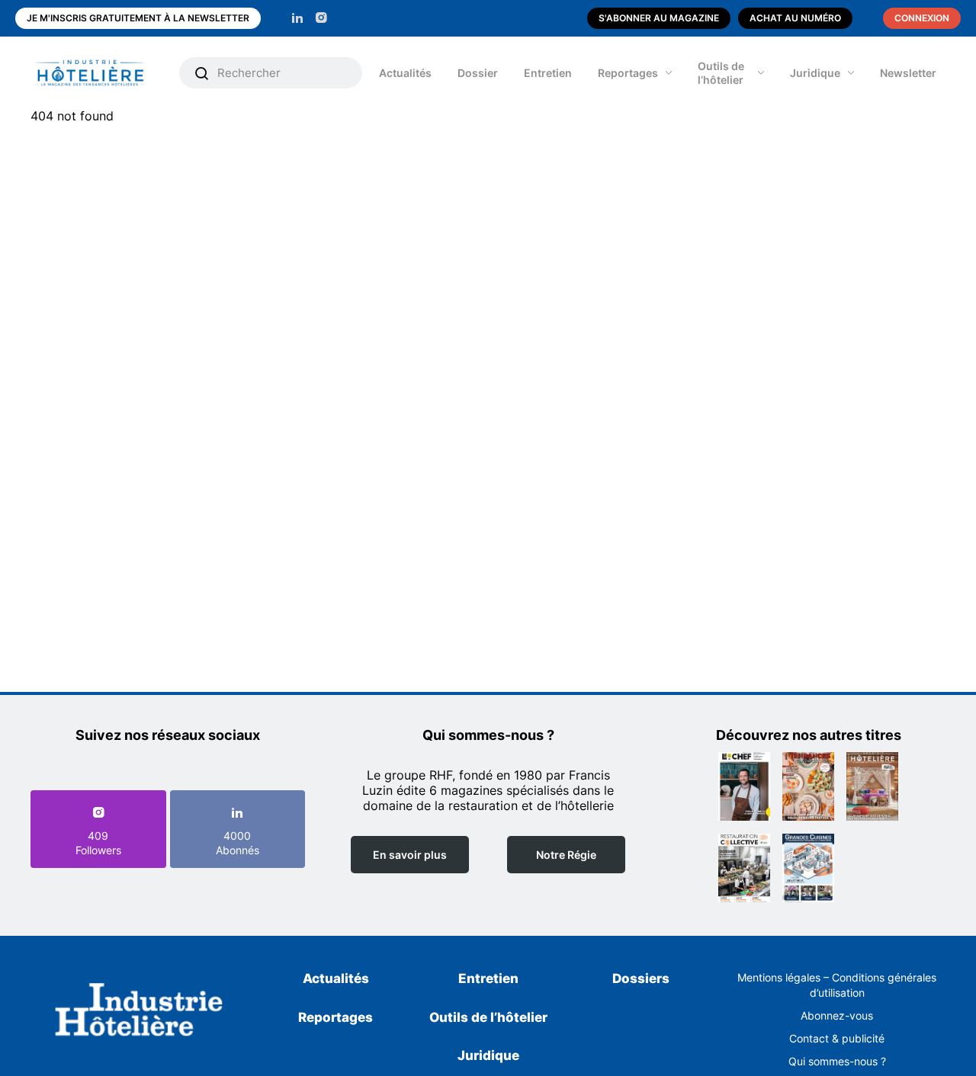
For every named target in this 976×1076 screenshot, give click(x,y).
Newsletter (908, 72)
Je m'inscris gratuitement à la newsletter (138, 18)
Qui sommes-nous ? (837, 1061)
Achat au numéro (795, 18)
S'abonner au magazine (659, 18)
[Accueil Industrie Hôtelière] (101, 73)
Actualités (405, 72)
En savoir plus (410, 854)
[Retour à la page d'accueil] (139, 1012)
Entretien (548, 72)
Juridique (815, 72)
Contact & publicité (836, 1038)
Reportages (628, 72)
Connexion (921, 18)
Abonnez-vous (837, 1015)
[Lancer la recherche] (202, 73)
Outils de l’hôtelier (721, 72)
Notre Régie (566, 854)
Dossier (478, 72)
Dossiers (640, 978)
